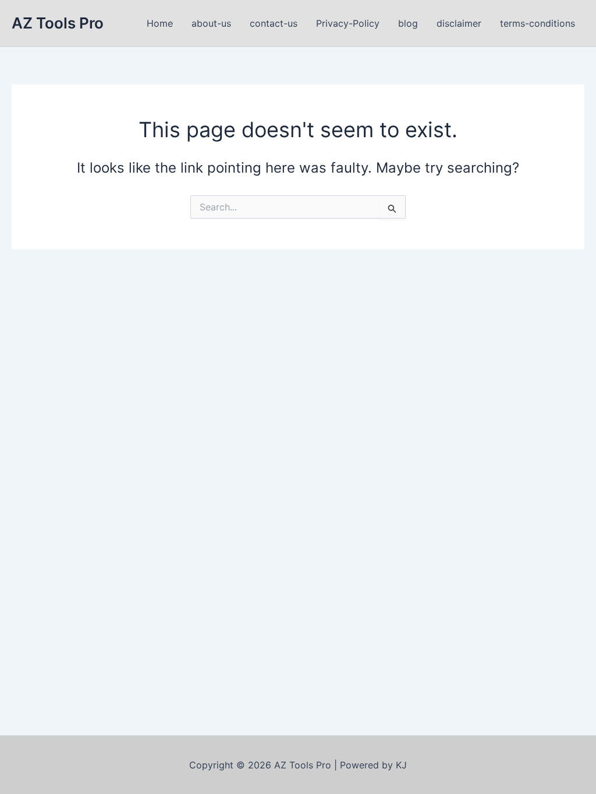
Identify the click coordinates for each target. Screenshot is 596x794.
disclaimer (459, 23)
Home (160, 23)
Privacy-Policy (347, 23)
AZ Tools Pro (58, 23)
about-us (211, 23)
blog (408, 23)
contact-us (273, 23)
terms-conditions (537, 23)
